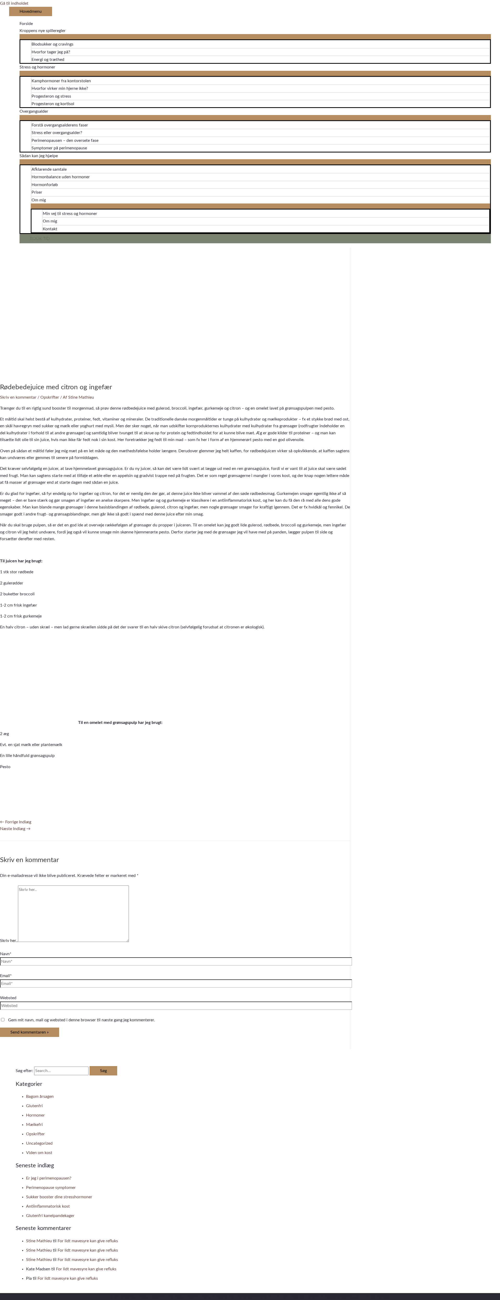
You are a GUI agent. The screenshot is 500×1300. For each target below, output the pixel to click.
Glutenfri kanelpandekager (50, 1216)
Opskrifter (49, 397)
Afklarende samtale (49, 169)
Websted (8, 998)
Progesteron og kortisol (53, 104)
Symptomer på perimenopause (59, 148)
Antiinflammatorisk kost (48, 1206)
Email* (6, 976)
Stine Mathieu (39, 1241)
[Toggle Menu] (255, 36)
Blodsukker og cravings (52, 44)
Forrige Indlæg (15, 822)
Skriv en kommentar (18, 397)
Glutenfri (34, 1106)
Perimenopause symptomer (51, 1188)
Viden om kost (39, 1153)
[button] (255, 238)
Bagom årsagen (40, 1096)
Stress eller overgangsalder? (57, 133)
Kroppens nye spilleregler (43, 31)
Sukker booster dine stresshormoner (59, 1197)
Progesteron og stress (51, 96)
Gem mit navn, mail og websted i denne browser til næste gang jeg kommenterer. (81, 1020)
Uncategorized (39, 1143)
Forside (26, 24)
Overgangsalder (34, 111)
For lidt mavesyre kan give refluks (88, 1241)
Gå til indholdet (14, 3)
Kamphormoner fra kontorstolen (61, 81)
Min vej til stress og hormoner (70, 214)
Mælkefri (34, 1125)
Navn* (5, 954)
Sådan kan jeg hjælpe (39, 156)
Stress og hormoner (37, 67)
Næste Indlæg (15, 829)
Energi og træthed (48, 60)
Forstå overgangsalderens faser (60, 125)
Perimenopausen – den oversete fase (65, 140)
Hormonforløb (45, 185)
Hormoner (35, 1115)
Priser (37, 192)
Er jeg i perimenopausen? (48, 1178)
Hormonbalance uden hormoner (61, 177)
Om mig (39, 200)
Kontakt (50, 229)
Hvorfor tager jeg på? (51, 52)
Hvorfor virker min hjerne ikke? (60, 88)
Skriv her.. (9, 941)
